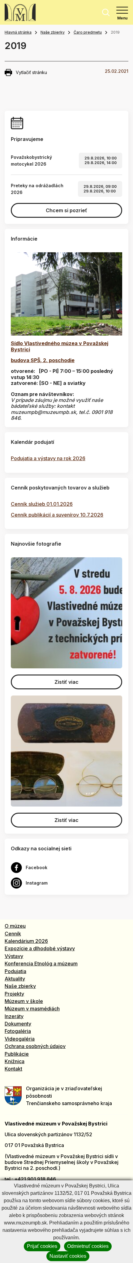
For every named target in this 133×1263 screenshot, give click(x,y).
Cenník (13, 934)
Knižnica (14, 1061)
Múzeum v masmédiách (32, 1008)
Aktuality (15, 979)
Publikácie (17, 1054)
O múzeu (15, 926)
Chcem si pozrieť (66, 210)
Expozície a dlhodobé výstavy (40, 948)
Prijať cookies (42, 1246)
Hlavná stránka (18, 32)
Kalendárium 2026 (26, 941)
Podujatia (15, 971)
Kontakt (13, 1069)
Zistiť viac (66, 682)
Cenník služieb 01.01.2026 (42, 504)
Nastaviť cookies (67, 1256)
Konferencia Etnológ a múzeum (41, 963)
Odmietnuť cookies (88, 1246)
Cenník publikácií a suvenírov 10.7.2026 (57, 515)
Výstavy (14, 956)
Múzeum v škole (24, 1001)
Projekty (14, 994)
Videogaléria (20, 1039)
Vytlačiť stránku (31, 72)
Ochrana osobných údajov (35, 1046)
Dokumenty (18, 1024)
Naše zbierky (53, 32)
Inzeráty (14, 1016)
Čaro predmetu (88, 32)
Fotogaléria (18, 1031)
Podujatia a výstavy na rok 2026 (48, 458)
